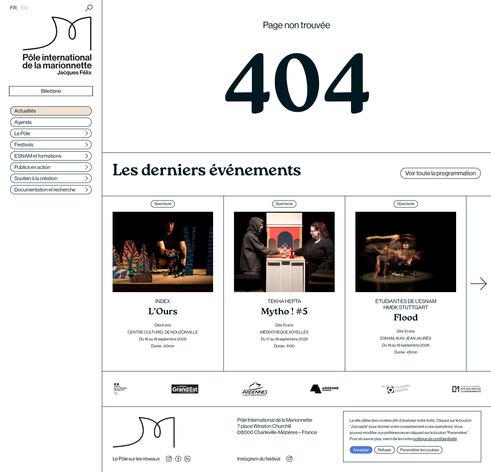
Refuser (384, 450)
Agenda (23, 122)
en (24, 8)
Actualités (25, 111)
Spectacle (162, 203)
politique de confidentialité (435, 439)
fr (13, 8)
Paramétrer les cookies (419, 450)
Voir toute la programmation (440, 173)
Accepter (361, 450)
